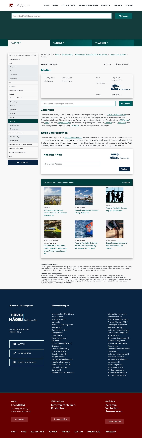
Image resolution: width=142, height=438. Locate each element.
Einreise (11, 94)
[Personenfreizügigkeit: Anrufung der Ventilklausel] (119, 195)
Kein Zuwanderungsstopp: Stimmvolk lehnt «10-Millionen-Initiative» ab (55, 213)
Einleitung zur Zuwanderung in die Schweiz (22, 55)
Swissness (12, 86)
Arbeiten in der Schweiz (16, 133)
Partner (118, 5)
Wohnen (12, 106)
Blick (47, 123)
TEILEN (108, 64)
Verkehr (12, 113)
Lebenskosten (14, 125)
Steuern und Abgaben (16, 148)
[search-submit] (123, 16)
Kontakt (23, 162)
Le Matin (108, 123)
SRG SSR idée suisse (73, 137)
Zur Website (19, 419)
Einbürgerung (14, 129)
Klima (11, 71)
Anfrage (20, 344)
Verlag (129, 5)
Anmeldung (13, 102)
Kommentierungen (88, 5)
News (55, 5)
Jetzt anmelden (60, 419)
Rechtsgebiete (68, 5)
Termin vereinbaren (26, 362)
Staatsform (13, 78)
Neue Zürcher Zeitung (117, 115)
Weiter (124, 169)
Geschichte (13, 75)
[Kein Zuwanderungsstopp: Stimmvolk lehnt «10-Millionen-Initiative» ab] (57, 196)
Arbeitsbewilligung (15, 137)
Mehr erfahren (115, 421)
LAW (126, 182)
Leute (10, 82)
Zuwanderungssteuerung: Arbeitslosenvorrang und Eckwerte (117, 245)
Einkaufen (13, 110)
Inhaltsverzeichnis (14, 59)
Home (46, 5)
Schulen (12, 117)
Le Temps (75, 125)
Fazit (10, 156)
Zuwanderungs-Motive (16, 90)
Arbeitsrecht (14, 141)
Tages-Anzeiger (64, 123)
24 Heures (122, 123)
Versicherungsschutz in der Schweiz (20, 144)
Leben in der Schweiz (15, 98)
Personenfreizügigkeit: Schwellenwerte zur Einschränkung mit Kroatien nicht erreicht (86, 245)
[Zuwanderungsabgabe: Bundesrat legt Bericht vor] (88, 196)
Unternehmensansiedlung (17, 152)
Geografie (13, 67)
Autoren (105, 5)
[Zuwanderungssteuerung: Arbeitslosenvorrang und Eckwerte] (119, 229)
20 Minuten (124, 120)
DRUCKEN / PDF (123, 64)
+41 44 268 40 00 (23, 353)
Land (10, 63)
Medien (12, 121)
